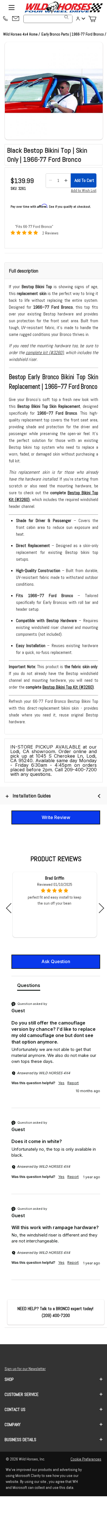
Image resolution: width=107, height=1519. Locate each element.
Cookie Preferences (85, 1459)
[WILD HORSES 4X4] (63, 7)
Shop (9, 1379)
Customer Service (22, 1394)
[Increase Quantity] (65, 180)
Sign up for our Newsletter (25, 1368)
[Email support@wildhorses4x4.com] (15, 18)
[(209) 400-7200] (5, 19)
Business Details (20, 1440)
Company (13, 1424)
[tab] (28, 986)
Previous (11, 908)
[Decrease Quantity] (50, 180)
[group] (55, 1054)
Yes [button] (61, 1083)
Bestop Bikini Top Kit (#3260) (68, 687)
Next (99, 908)
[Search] (66, 17)
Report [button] (73, 1083)
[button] (54, 91)
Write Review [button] (56, 817)
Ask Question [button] (55, 961)
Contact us (15, 1409)
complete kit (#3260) (45, 353)
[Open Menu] (11, 7)
